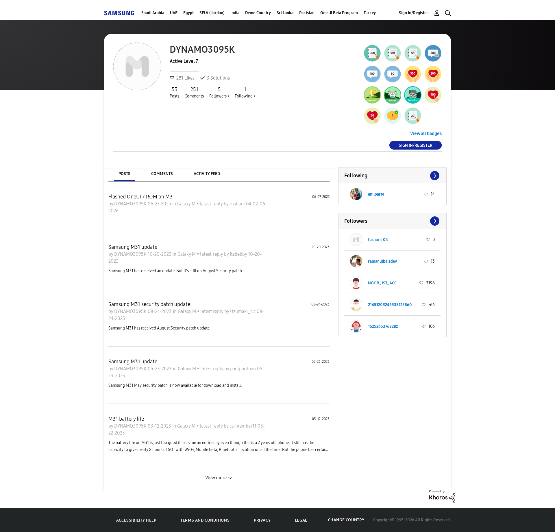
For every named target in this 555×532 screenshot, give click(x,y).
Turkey (370, 12)
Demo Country (258, 12)
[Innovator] (372, 95)
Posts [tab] (124, 173)
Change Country (346, 520)
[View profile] (356, 194)
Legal (301, 520)
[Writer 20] (412, 115)
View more (216, 478)
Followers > (219, 92)
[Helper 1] (392, 115)
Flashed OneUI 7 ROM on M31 (141, 197)
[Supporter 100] (433, 95)
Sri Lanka (285, 12)
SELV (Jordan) (212, 12)
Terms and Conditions (205, 520)
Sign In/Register (413, 12)
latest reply (212, 204)
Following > (245, 92)
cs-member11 (244, 426)
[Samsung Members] (119, 13)
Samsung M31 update (132, 247)
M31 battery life (126, 419)
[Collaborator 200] (433, 53)
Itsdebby (239, 254)
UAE (173, 12)
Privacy (262, 520)
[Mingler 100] (372, 74)
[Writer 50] (412, 53)
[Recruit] (392, 95)
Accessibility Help (136, 520)
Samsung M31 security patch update (149, 304)
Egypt (188, 12)
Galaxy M (187, 204)
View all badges (426, 133)
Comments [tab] (162, 173)
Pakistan (306, 12)
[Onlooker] (412, 95)
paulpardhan (243, 368)
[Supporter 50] (372, 115)
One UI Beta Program (339, 12)
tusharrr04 (241, 204)
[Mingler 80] (392, 74)
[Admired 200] (433, 74)
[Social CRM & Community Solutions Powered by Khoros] (442, 495)
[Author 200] (372, 53)
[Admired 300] (412, 74)
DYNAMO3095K (131, 204)
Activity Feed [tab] (207, 173)
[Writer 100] (392, 53)
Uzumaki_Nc (243, 311)
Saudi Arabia (152, 12)
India (234, 12)
